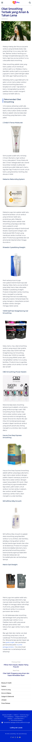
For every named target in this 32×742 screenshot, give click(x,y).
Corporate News (18, 718)
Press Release (5, 703)
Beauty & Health (6, 683)
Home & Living (6, 689)
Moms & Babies (6, 693)
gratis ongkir (10, 642)
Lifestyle (3, 700)
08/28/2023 (4, 19)
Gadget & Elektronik (7, 696)
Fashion (3, 686)
